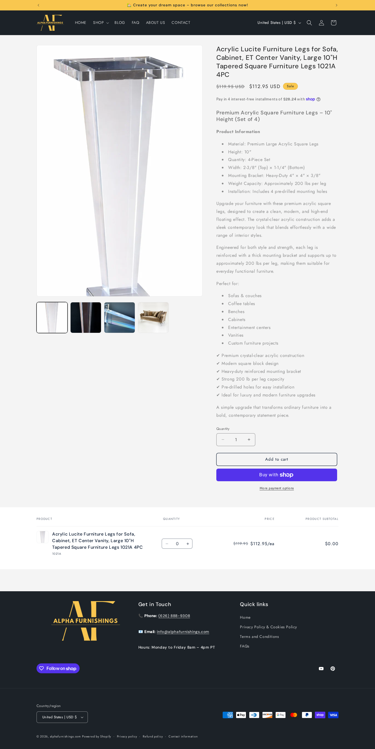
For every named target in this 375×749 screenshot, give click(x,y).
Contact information (183, 736)
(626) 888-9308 (174, 615)
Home (245, 617)
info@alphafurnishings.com (183, 631)
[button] (100, 22)
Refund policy (153, 736)
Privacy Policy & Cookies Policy (268, 626)
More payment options (277, 488)
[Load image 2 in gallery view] (85, 317)
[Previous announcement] (38, 5)
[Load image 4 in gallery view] (153, 317)
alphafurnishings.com (65, 736)
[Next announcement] (337, 5)
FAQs (244, 646)
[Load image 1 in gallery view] (52, 317)
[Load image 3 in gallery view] (119, 317)
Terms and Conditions (259, 636)
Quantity (223, 428)
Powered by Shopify (96, 736)
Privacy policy (127, 736)
